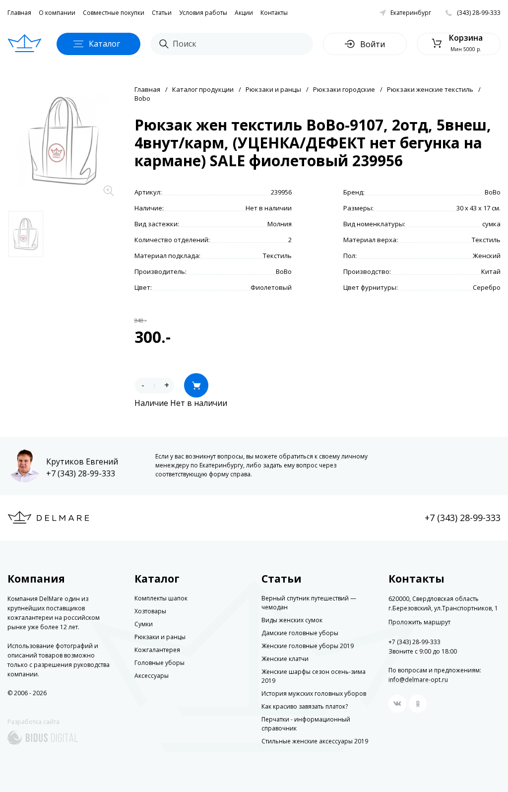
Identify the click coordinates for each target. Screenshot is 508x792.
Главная (19, 12)
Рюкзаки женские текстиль (430, 89)
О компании (57, 12)
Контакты (274, 12)
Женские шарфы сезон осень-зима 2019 (313, 676)
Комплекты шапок (161, 598)
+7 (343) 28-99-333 (80, 473)
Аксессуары (151, 675)
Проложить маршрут (419, 622)
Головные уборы (159, 663)
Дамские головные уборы (299, 633)
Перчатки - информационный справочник (305, 723)
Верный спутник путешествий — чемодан (308, 602)
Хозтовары (150, 611)
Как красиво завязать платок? (304, 706)
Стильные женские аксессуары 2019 (314, 741)
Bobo (142, 98)
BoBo (493, 192)
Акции (244, 12)
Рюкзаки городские (344, 89)
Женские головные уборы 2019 (307, 646)
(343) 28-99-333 (479, 12)
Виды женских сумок (291, 620)
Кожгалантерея (157, 650)
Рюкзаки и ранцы (273, 89)
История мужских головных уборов (313, 693)
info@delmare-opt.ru (418, 679)
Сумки (143, 624)
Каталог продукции (203, 89)
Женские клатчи (285, 659)
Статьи (162, 12)
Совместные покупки (113, 12)
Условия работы (203, 12)
